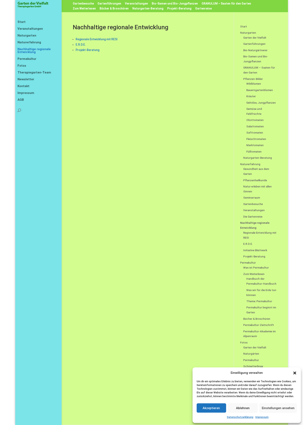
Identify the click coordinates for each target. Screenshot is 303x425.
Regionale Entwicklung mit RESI (96, 39)
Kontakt (23, 86)
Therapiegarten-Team (34, 72)
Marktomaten (255, 145)
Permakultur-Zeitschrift (258, 325)
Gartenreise (203, 8)
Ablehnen (243, 408)
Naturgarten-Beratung (147, 8)
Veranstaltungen (136, 3)
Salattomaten (255, 126)
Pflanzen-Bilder (253, 79)
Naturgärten (251, 353)
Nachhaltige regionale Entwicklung (34, 51)
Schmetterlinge (253, 366)
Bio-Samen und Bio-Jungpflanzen (175, 3)
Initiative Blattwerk (255, 250)
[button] (295, 373)
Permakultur (27, 59)
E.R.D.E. (81, 44)
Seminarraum (251, 197)
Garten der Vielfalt (254, 37)
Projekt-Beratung (179, 8)
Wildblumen (253, 83)
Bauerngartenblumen (259, 90)
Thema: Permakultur (259, 301)
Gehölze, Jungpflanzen (261, 102)
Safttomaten (254, 132)
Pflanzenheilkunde (255, 180)
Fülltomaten (254, 151)
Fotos (22, 65)
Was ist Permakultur (256, 267)
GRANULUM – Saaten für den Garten (226, 3)
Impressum (262, 417)
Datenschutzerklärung (240, 417)
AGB (21, 100)
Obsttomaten (255, 120)
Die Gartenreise (252, 216)
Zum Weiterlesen (84, 8)
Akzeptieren (211, 408)
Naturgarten (27, 35)
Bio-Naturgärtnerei (255, 50)
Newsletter (26, 79)
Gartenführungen (109, 3)
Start (22, 22)
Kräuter (251, 96)
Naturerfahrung (29, 42)
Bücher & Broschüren (114, 8)
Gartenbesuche (83, 3)
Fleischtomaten (256, 139)
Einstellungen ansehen (278, 408)
